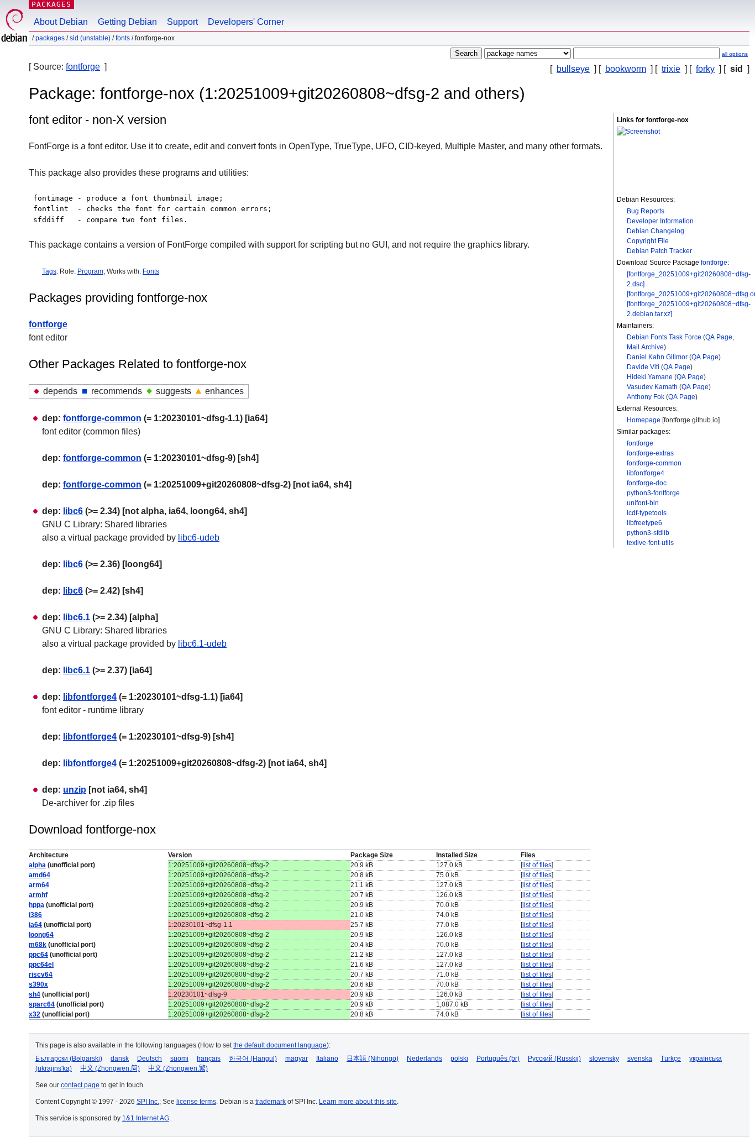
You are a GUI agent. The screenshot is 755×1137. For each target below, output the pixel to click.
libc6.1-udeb (202, 643)
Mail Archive (645, 347)
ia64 (35, 925)
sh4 (34, 994)
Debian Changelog (655, 231)
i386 (35, 915)
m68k (37, 945)
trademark (270, 1101)
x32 (34, 1014)
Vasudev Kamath (652, 387)
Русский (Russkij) (554, 1058)
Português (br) (498, 1058)
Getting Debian (127, 22)
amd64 (39, 875)
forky (705, 69)
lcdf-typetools (647, 513)
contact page (80, 1085)
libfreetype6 (644, 523)
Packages (51, 4)
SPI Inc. (148, 1101)
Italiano (327, 1058)
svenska (639, 1058)
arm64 (39, 885)
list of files (537, 865)
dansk (120, 1058)
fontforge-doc (647, 483)
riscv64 (41, 974)
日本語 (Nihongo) (373, 1058)
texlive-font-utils (650, 543)
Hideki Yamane (650, 377)
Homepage (643, 420)
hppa (36, 905)
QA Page (718, 337)
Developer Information (660, 221)
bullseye (573, 69)
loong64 (41, 935)
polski (459, 1058)
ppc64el (41, 964)
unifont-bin (643, 503)
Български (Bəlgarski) (68, 1058)
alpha (37, 865)
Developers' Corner (246, 22)
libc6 (73, 511)
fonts (123, 38)
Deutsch (149, 1058)
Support (182, 22)
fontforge (83, 66)
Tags (49, 271)
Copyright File (648, 241)
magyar (296, 1058)
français (209, 1058)
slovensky (604, 1058)
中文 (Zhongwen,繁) (178, 1068)
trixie (671, 69)
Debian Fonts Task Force (664, 337)
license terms (196, 1101)
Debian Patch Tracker (659, 251)
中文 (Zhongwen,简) (110, 1068)
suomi (179, 1058)
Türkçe (670, 1058)
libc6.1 (76, 617)
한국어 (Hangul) (253, 1058)
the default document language (280, 1045)
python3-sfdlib (648, 533)
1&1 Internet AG (145, 1118)
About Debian (61, 22)
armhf (38, 895)
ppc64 (38, 954)
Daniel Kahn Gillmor (657, 357)
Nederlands (424, 1058)
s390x (38, 984)
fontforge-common (654, 463)
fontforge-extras (650, 453)
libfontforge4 (645, 473)
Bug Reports (645, 211)
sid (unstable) (90, 38)
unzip (74, 789)
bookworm (625, 69)
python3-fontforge (653, 493)
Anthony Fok (645, 397)
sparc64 (42, 1004)
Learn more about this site (358, 1101)
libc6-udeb (198, 537)
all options (735, 54)
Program (90, 271)
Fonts (151, 271)
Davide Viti (643, 367)
